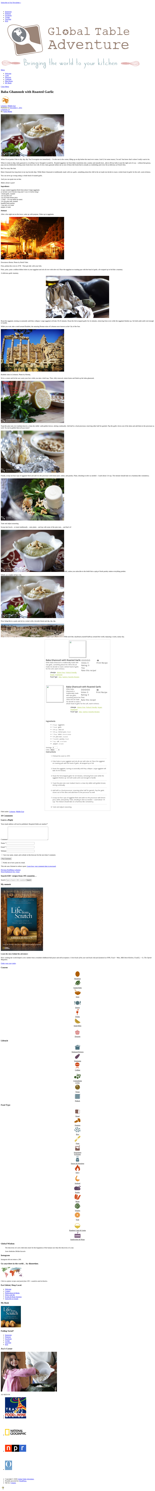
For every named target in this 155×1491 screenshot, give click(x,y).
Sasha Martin (7, 111)
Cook (7, 75)
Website (3, 851)
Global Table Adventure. (26, 1479)
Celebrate (8, 79)
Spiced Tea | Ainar (10, 872)
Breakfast (77, 979)
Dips (60, 677)
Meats (77, 1201)
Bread (77, 1116)
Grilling (77, 1070)
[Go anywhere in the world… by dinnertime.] (12, 1277)
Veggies (77, 1210)
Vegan (52, 675)
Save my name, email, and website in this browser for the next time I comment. (29, 855)
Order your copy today (8, 963)
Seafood (77, 1183)
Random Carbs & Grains (77, 1230)
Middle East (12, 106)
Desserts (77, 1036)
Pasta (77, 1143)
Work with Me (10, 1295)
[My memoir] (22, 950)
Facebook (8, 15)
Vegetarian (58, 675)
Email (3, 847)
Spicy (77, 1172)
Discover (8, 77)
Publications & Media (12, 1293)
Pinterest (8, 13)
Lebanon (4, 106)
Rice (77, 1134)
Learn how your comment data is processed (41, 866)
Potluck (77, 1101)
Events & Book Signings (13, 1297)
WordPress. (23, 1481)
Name (3, 843)
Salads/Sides (77, 988)
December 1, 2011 (16, 108)
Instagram (8, 12)
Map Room (9, 81)
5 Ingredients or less (77, 1082)
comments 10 (5, 110)
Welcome (8, 73)
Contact (7, 1291)
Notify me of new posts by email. (14, 863)
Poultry (77, 1192)
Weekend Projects (78, 1052)
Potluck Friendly (71, 672)
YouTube (8, 19)
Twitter (7, 17)
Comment (4, 839)
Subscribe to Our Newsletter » (11, 2)
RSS (6, 21)
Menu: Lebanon (11, 870)
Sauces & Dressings (77, 1163)
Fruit (77, 1220)
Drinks (77, 1017)
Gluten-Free (61, 672)
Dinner (77, 1007)
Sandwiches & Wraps (77, 1239)
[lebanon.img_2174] (77, 656)
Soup (77, 997)
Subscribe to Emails (11, 1299)
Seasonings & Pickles (77, 1153)
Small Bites (77, 1026)
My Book (8, 83)
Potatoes (77, 1125)
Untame (13, 1483)
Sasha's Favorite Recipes (70, 677)
